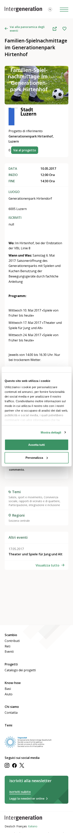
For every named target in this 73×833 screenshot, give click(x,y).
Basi (8, 689)
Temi (8, 725)
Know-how (13, 683)
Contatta (11, 712)
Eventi (9, 651)
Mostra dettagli (51, 432)
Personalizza (34, 457)
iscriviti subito (20, 792)
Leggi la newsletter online (26, 798)
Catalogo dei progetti (20, 670)
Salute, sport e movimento (25, 497)
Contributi (12, 641)
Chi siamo (12, 707)
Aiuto (8, 694)
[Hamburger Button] (64, 9)
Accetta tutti (36, 444)
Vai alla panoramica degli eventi (27, 28)
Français (21, 826)
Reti (7, 646)
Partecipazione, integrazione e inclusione (34, 505)
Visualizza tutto (47, 565)
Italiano (32, 826)
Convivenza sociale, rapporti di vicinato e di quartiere (34, 499)
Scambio (11, 635)
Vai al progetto (24, 150)
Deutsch (10, 826)
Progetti (11, 664)
